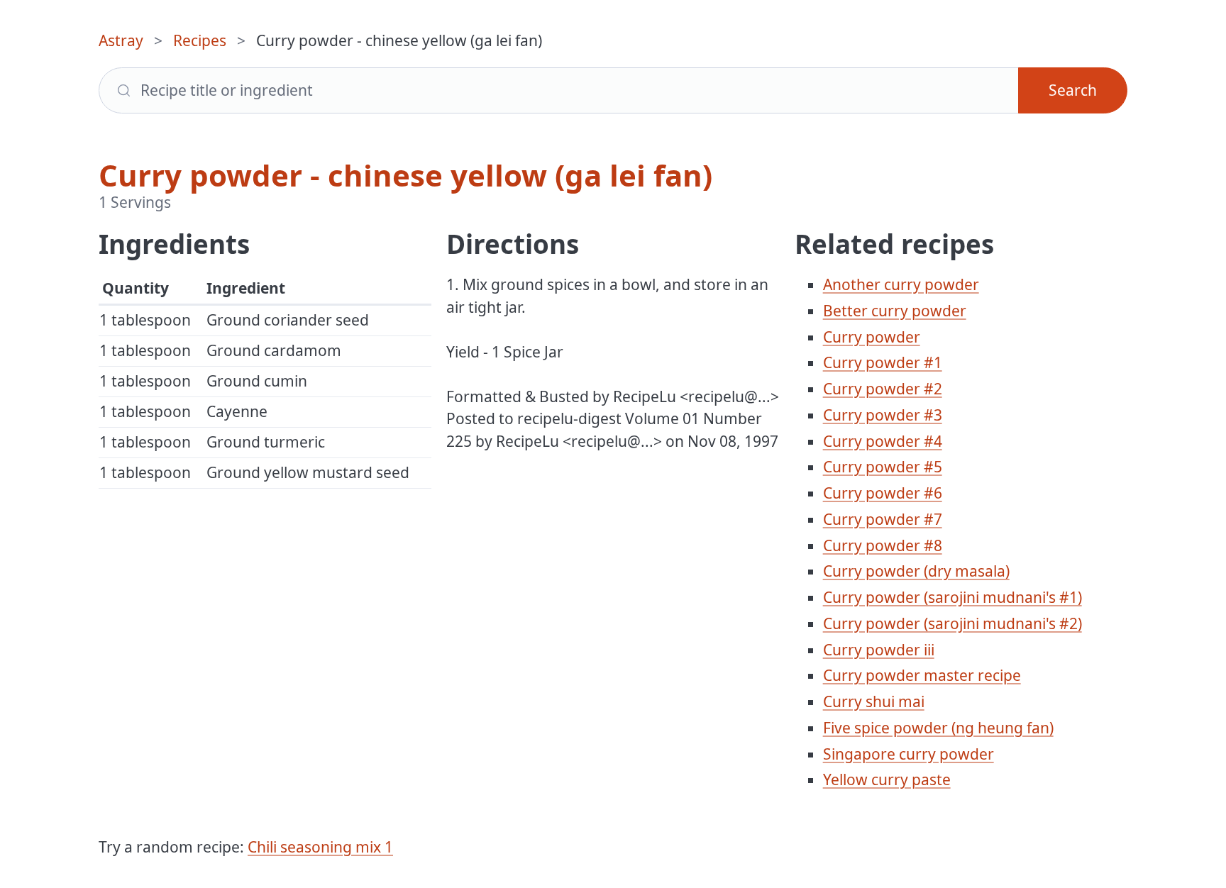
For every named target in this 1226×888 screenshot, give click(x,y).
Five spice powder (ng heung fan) (938, 728)
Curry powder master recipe (922, 675)
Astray (121, 40)
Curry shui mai (873, 701)
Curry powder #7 (882, 519)
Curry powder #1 (882, 362)
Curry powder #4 (882, 441)
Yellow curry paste (887, 779)
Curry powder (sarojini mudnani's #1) (952, 597)
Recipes (199, 40)
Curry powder (871, 337)
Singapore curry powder (908, 754)
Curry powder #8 (882, 545)
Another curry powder (901, 284)
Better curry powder (894, 311)
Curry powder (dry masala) (916, 571)
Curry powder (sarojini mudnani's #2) (952, 623)
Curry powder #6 (882, 493)
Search (1073, 90)
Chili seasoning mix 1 (320, 847)
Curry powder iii (878, 650)
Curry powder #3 (882, 415)
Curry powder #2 (882, 389)
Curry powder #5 (882, 467)
